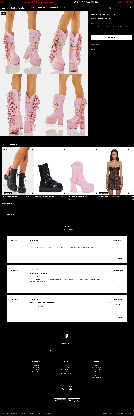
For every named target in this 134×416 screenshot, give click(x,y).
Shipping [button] (93, 49)
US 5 (92, 26)
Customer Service (66, 373)
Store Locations (96, 367)
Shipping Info (66, 367)
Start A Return (36, 371)
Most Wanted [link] (54, 7)
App (96, 375)
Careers (96, 371)
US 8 (108, 26)
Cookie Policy (22, 413)
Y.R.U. (92, 16)
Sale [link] (64, 7)
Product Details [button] (95, 44)
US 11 (125, 26)
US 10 (120, 26)
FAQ (66, 365)
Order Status (36, 365)
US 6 (97, 26)
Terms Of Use (13, 413)
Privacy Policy (5, 413)
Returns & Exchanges (66, 369)
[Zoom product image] (22, 42)
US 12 (92, 30)
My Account (36, 367)
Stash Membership (96, 377)
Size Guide (96, 369)
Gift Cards (96, 373)
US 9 (114, 26)
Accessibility (31, 413)
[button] (38, 2)
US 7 (103, 26)
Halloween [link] (41, 7)
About (96, 365)
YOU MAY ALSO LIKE (9, 144)
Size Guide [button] (93, 47)
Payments (66, 371)
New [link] (32, 7)
